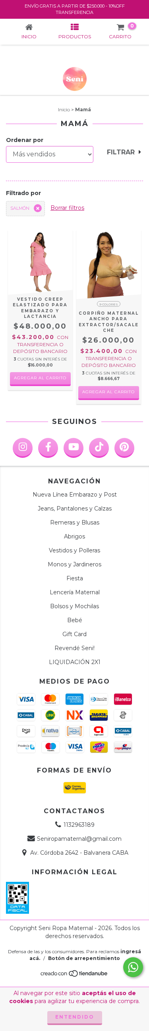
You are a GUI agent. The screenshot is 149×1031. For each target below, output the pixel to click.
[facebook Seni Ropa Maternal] (48, 448)
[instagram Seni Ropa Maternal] (23, 448)
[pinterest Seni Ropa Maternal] (124, 448)
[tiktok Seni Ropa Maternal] (99, 448)
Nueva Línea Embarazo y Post (75, 494)
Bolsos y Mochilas (74, 606)
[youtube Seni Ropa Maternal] (73, 448)
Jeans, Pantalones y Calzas (75, 508)
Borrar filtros (67, 207)
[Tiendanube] (74, 975)
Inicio (64, 109)
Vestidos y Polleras (74, 550)
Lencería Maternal (75, 592)
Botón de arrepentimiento (84, 958)
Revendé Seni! (74, 648)
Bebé (74, 620)
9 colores (108, 304)
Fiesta (74, 578)
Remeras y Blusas (74, 522)
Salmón (19, 208)
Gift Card (74, 634)
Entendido (74, 1017)
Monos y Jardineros (74, 564)
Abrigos (74, 536)
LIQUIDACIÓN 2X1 (75, 662)
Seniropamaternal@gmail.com (79, 838)
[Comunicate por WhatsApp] (133, 967)
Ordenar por (24, 140)
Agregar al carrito (40, 377)
